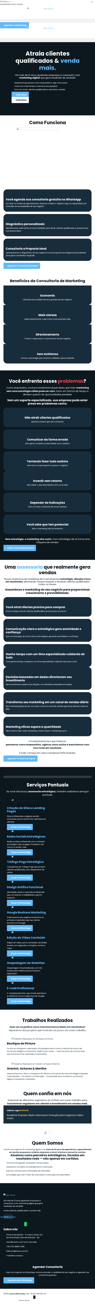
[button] (47, 21)
